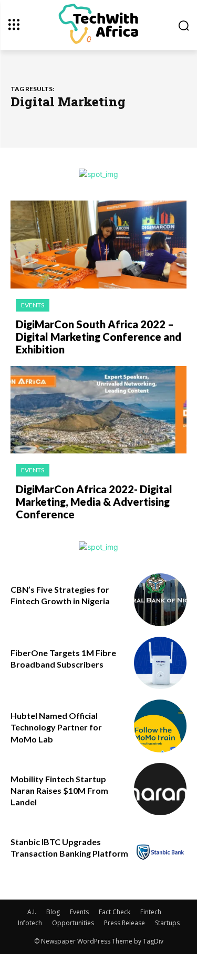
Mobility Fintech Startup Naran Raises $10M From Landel (59, 790)
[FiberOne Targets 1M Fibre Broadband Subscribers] (160, 663)
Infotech (30, 922)
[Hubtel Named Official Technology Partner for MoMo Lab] (160, 726)
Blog (53, 911)
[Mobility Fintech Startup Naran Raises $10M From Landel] (160, 789)
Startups (167, 922)
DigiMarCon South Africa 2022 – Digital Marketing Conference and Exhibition (98, 337)
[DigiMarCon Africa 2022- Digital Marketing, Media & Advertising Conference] (98, 410)
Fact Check (114, 911)
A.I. (31, 911)
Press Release (124, 922)
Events (32, 305)
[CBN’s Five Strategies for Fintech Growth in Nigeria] (160, 599)
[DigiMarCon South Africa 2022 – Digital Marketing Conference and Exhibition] (98, 245)
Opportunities (73, 922)
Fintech (150, 911)
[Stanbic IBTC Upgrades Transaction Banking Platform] (160, 852)
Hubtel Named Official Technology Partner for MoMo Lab (56, 727)
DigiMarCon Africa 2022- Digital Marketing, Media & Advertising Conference (94, 501)
